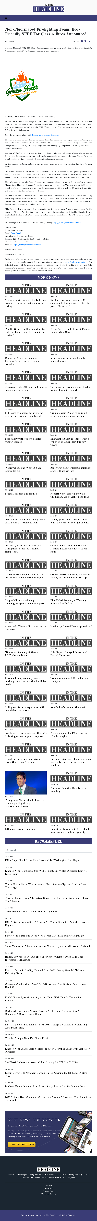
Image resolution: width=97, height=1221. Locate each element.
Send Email (16, 233)
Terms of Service (48, 1194)
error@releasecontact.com (76, 262)
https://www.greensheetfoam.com (44, 135)
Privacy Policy (48, 1191)
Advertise (49, 1189)
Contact (48, 1186)
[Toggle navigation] (6, 18)
